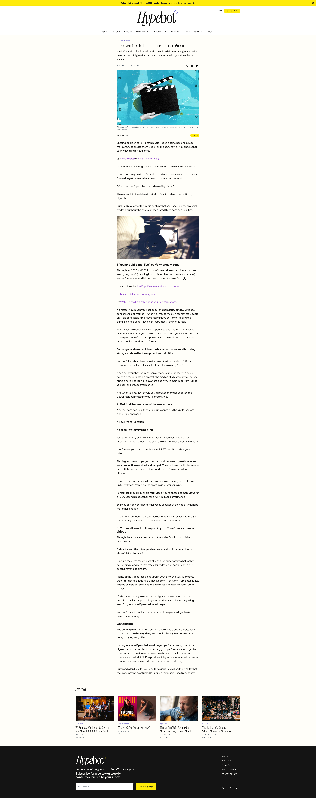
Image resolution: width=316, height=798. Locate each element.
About (209, 32)
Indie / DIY (128, 32)
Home (104, 32)
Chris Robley (127, 158)
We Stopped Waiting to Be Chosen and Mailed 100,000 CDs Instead (92, 729)
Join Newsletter (232, 11)
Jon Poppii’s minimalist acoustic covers (158, 286)
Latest (187, 32)
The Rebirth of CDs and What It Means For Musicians (216, 729)
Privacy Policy (229, 774)
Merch (205, 724)
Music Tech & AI (143, 32)
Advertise (227, 761)
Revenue (79, 724)
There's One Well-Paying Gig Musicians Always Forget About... (176, 729)
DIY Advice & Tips (123, 40)
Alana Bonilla (123, 66)
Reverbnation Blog (148, 158)
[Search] (77, 11)
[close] (313, 3)
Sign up (225, 756)
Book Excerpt (123, 724)
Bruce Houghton (209, 735)
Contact (226, 765)
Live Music (115, 32)
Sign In (219, 11)
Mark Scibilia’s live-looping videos (139, 294)
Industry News (160, 32)
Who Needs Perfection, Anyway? (134, 728)
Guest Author (81, 735)
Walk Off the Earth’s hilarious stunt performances (148, 301)
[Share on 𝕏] (186, 65)
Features (175, 32)
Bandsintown (229, 770)
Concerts (198, 32)
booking (163, 724)
